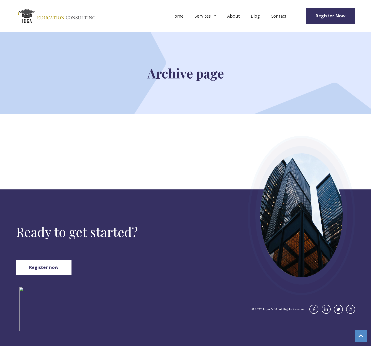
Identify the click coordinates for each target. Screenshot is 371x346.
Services (203, 16)
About (233, 16)
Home (177, 16)
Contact (278, 16)
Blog (255, 16)
